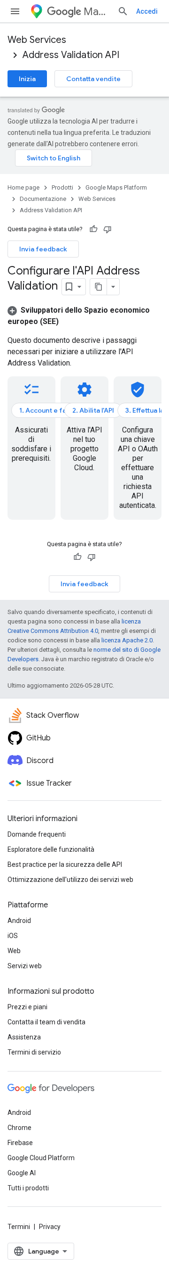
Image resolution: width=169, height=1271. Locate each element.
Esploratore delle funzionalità (51, 849)
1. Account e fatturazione (59, 410)
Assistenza (24, 1037)
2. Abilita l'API (93, 410)
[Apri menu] (15, 11)
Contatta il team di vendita (46, 1022)
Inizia (27, 79)
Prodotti (62, 187)
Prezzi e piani (27, 1007)
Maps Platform (97, 11)
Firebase (20, 1142)
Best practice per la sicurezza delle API (65, 864)
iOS (13, 935)
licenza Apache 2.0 (127, 640)
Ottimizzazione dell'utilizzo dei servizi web (70, 879)
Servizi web (25, 966)
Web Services (37, 40)
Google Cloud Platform (41, 1158)
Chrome (19, 1127)
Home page (23, 187)
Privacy (50, 1226)
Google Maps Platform (116, 187)
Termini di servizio (34, 1052)
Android (19, 920)
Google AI (22, 1173)
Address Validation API (71, 55)
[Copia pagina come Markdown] (98, 287)
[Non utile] (107, 229)
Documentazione (43, 198)
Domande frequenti (37, 834)
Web (14, 951)
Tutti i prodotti (28, 1188)
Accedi (147, 11)
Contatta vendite (93, 79)
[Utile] (93, 229)
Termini (19, 1226)
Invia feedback (43, 249)
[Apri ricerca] (123, 11)
